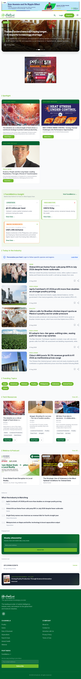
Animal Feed (67, 384)
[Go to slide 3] (40, 49)
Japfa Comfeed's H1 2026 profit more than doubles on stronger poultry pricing (54, 290)
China (5, 388)
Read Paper (7, 440)
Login (61, 15)
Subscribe (20, 666)
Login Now (74, 257)
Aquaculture (5, 634)
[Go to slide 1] (36, 49)
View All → (75, 397)
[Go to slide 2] (38, 49)
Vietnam (24, 384)
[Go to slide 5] (44, 49)
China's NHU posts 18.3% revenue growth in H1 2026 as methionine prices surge (51, 356)
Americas (13, 384)
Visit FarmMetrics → (70, 194)
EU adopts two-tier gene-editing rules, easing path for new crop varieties (52, 334)
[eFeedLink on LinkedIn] (4, 614)
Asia (4, 384)
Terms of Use (46, 638)
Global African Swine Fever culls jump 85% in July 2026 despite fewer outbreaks (53, 268)
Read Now (14, 581)
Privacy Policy (47, 634)
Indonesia (55, 384)
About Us (45, 624)
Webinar (4, 644)
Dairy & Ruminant (7, 631)
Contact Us (46, 628)
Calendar (75, 565)
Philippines (44, 384)
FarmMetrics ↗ (6, 654)
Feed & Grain (6, 638)
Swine (4, 628)
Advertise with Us (48, 631)
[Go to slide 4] (42, 49)
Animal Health (6, 641)
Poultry (33, 384)
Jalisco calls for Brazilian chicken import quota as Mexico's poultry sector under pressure (53, 312)
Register (69, 15)
